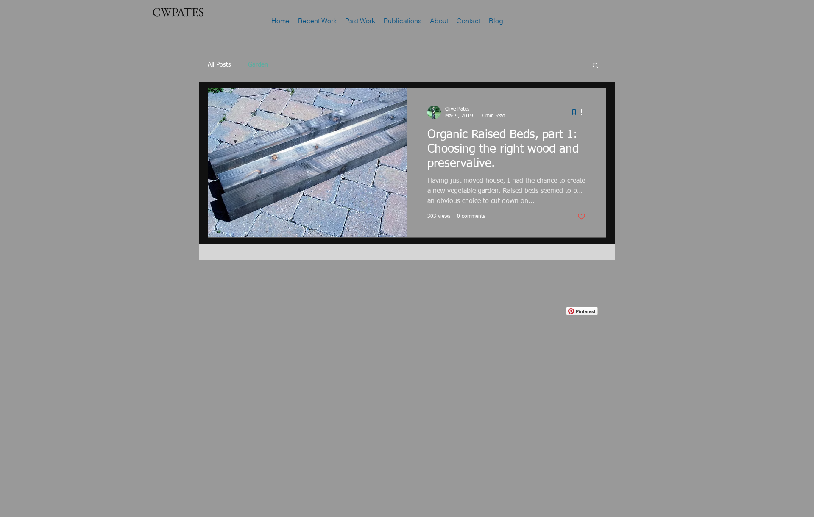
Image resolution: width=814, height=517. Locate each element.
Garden (258, 64)
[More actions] (584, 112)
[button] (595, 65)
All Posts (219, 64)
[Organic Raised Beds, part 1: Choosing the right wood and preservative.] (307, 162)
